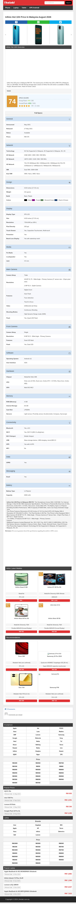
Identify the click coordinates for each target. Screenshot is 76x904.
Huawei (15, 748)
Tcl (61, 741)
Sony (61, 738)
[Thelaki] (15, 4)
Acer (14, 825)
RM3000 (14, 776)
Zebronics (61, 831)
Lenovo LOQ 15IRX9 (11, 885)
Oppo (38, 754)
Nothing (38, 744)
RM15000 (15, 850)
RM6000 (38, 776)
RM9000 (61, 776)
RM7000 (38, 783)
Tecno (61, 744)
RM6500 (38, 779)
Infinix (15, 751)
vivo (61, 748)
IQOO (14, 754)
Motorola (38, 738)
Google (15, 738)
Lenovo (38, 735)
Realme (61, 731)
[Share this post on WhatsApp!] (38, 23)
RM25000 (15, 863)
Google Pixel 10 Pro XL (12, 811)
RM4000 (14, 783)
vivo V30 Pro (8, 798)
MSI (61, 825)
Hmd (14, 741)
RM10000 (15, 843)
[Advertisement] (38, 65)
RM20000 (15, 856)
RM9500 (61, 779)
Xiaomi (61, 751)
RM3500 (14, 779)
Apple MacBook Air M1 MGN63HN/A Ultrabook (20, 871)
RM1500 (14, 766)
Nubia (38, 748)
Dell (15, 835)
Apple (15, 728)
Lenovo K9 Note (9, 804)
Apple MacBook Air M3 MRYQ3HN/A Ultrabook (20, 891)
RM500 (38, 766)
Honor (15, 744)
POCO (61, 728)
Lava (38, 731)
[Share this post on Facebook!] (16, 23)
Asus (14, 731)
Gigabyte (38, 825)
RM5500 (38, 773)
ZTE (61, 754)
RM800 (9, 91)
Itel (38, 728)
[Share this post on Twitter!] (60, 23)
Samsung (61, 735)
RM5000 (38, 769)
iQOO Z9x (7, 791)
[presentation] (5, 34)
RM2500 (14, 773)
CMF (14, 735)
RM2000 (14, 769)
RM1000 (14, 763)
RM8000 (61, 769)
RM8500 (61, 773)
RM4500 (38, 763)
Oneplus (38, 751)
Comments (11, 709)
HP (38, 828)
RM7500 (61, 763)
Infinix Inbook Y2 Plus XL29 (13, 878)
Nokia (38, 741)
